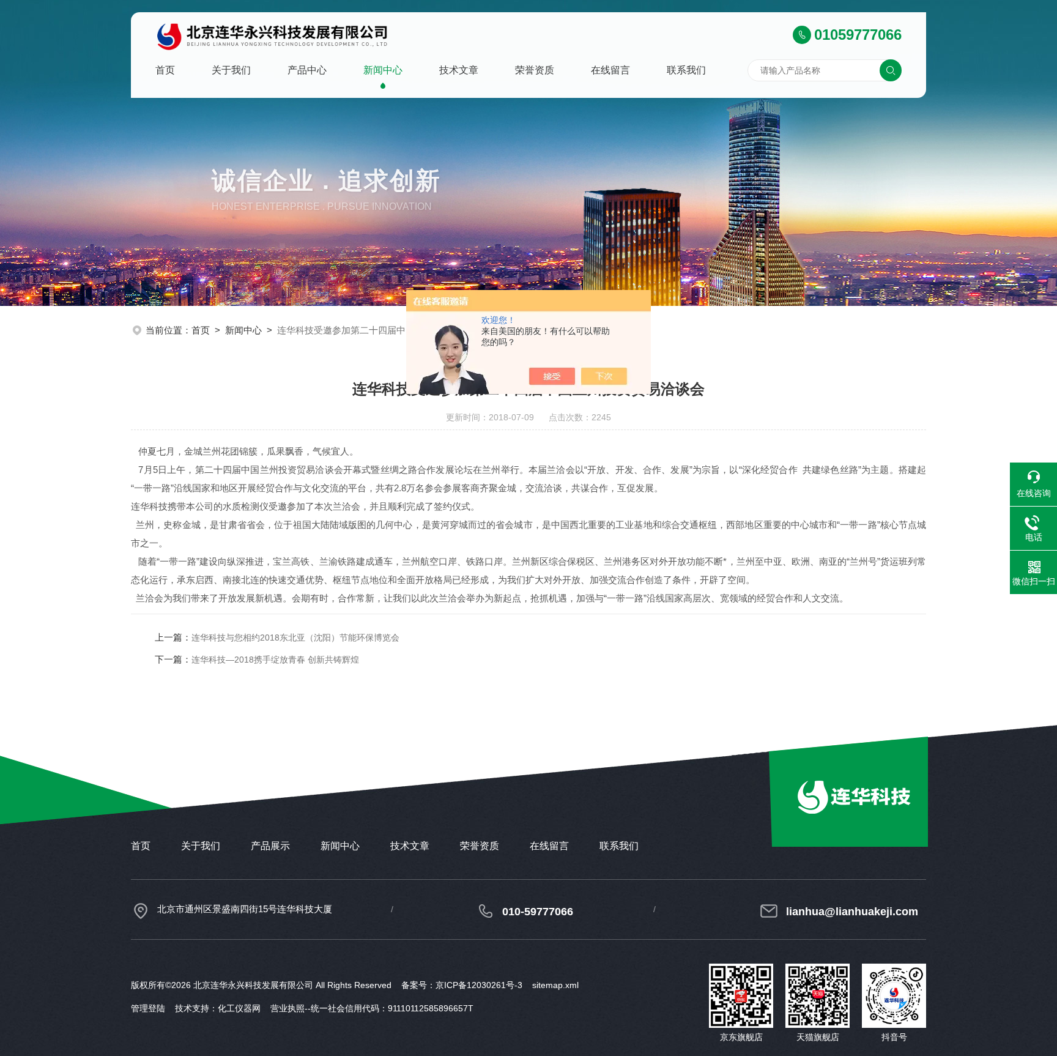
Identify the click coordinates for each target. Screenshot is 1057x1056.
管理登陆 (148, 1008)
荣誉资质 (534, 70)
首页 (165, 70)
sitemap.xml (555, 985)
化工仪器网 (239, 1008)
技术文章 (458, 70)
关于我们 (231, 70)
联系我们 (686, 70)
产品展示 (270, 846)
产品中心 (307, 70)
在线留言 (610, 70)
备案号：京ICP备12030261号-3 (461, 985)
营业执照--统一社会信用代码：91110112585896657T (371, 1008)
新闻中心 (382, 70)
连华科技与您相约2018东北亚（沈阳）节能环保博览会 (295, 637)
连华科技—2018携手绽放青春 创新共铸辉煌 (275, 659)
